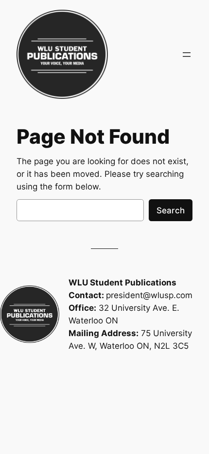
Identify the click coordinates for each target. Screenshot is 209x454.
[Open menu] (186, 54)
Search (171, 210)
